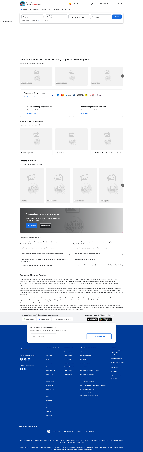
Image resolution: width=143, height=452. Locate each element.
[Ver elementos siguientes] (122, 76)
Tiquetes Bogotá (68, 351)
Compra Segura (83, 366)
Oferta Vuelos (67, 359)
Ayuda (84, 4)
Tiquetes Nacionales (69, 366)
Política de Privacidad (85, 363)
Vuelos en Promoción (69, 363)
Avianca (48, 351)
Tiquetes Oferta (68, 370)
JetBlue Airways (50, 389)
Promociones (114, 354)
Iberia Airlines (49, 363)
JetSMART (48, 411)
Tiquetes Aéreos (68, 374)
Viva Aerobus (49, 400)
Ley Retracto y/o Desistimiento (87, 389)
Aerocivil (82, 378)
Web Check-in (114, 367)
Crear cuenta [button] (45, 225)
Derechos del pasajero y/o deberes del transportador (93, 385)
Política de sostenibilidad (86, 392)
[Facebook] (21, 359)
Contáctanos (84, 113)
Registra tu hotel (114, 352)
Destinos (66, 378)
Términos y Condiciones (85, 355)
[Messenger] (21, 369)
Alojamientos (35, 9)
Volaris (47, 404)
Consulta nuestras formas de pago (33, 96)
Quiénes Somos (83, 351)
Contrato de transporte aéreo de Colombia (89, 395)
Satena (47, 392)
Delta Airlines (49, 415)
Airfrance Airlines (50, 366)
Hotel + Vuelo (47, 9)
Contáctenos (114, 371)
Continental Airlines (50, 378)
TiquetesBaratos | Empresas (117, 350)
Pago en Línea (114, 378)
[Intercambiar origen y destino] (44, 17)
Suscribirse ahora (99, 336)
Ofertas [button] (66, 9)
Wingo (47, 407)
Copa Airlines (49, 355)
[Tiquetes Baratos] (22, 3)
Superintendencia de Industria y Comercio (90, 370)
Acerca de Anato (84, 359)
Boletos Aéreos (68, 355)
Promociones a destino (116, 358)
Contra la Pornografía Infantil (87, 381)
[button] (32, 17)
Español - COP (75, 4)
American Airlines (50, 381)
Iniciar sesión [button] (31, 225)
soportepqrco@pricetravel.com (75, 442)
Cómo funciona (31, 113)
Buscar (117, 16)
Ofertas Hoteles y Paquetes (117, 362)
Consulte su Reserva (115, 365)
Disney (57, 9)
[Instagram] (29, 359)
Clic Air (47, 396)
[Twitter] (25, 359)
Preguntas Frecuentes (116, 375)
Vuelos (25, 9)
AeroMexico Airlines (51, 370)
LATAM (47, 359)
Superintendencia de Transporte (87, 374)
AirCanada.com (49, 385)
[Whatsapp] (25, 369)
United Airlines (49, 374)
